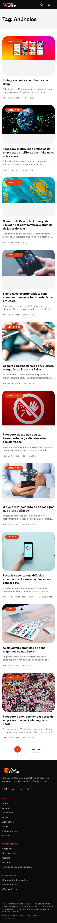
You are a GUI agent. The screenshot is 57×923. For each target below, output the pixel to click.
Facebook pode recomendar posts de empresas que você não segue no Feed (28, 720)
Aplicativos (14, 41)
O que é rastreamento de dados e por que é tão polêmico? (28, 508)
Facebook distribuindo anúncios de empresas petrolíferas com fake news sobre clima (28, 152)
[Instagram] (5, 789)
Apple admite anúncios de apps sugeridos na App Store (24, 649)
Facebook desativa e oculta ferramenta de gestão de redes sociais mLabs (24, 438)
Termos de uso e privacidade (17, 867)
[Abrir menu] (49, 4)
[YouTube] (13, 789)
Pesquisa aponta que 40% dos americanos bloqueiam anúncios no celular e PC (26, 579)
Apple (11, 609)
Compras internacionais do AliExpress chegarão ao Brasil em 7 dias (28, 367)
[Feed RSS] (28, 789)
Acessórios (14, 327)
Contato (6, 857)
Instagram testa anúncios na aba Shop (25, 82)
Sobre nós (7, 848)
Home (5, 803)
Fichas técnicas (10, 831)
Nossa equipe (9, 853)
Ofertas (6, 835)
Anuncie (6, 862)
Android (12, 537)
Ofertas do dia (9, 889)
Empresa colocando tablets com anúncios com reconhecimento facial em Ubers (28, 297)
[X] (21, 789)
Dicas (5, 826)
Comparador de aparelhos (15, 880)
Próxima (36, 749)
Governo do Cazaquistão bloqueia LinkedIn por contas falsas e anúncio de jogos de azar (27, 224)
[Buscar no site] (41, 4)
